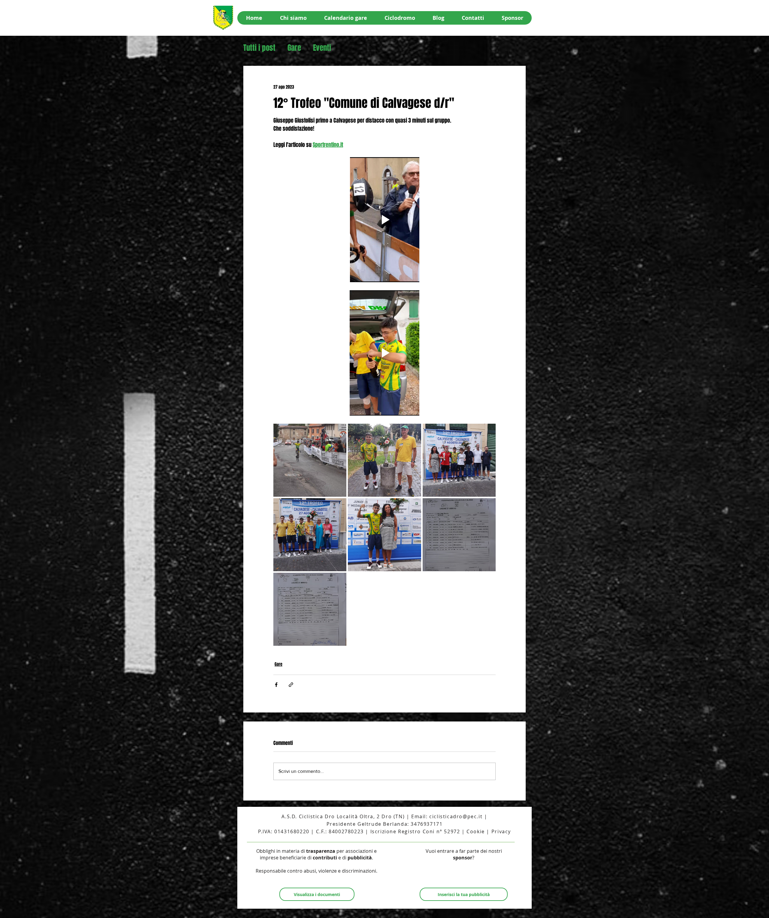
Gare (294, 48)
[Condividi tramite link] (291, 685)
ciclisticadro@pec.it (455, 816)
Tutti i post (259, 48)
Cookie (476, 831)
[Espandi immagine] (309, 460)
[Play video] (384, 219)
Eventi (322, 48)
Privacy (501, 831)
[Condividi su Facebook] (276, 685)
